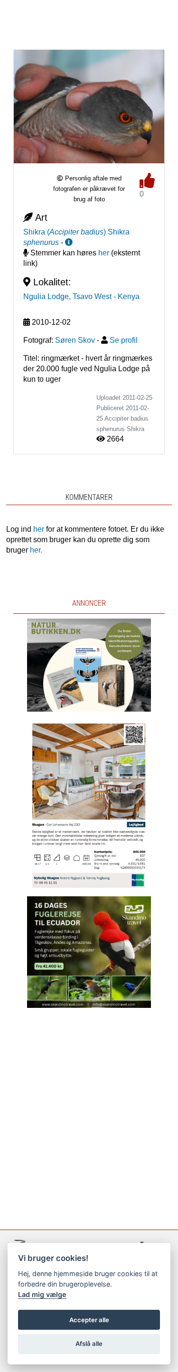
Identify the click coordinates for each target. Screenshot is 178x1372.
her (103, 253)
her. (36, 550)
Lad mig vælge (42, 1294)
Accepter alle (89, 1320)
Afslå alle (89, 1343)
